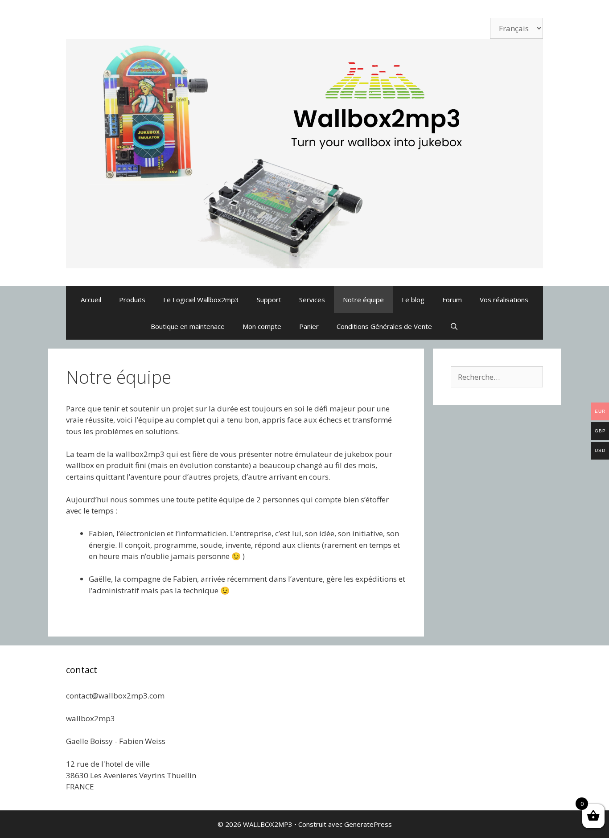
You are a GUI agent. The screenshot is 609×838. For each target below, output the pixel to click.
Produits (132, 299)
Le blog (413, 299)
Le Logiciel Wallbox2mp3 (201, 299)
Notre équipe (363, 299)
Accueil (91, 299)
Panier (309, 326)
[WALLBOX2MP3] (304, 153)
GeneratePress (368, 824)
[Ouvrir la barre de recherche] (454, 326)
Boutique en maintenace (188, 326)
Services (312, 299)
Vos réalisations (504, 299)
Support (269, 299)
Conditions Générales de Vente (384, 326)
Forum (452, 299)
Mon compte (262, 326)
